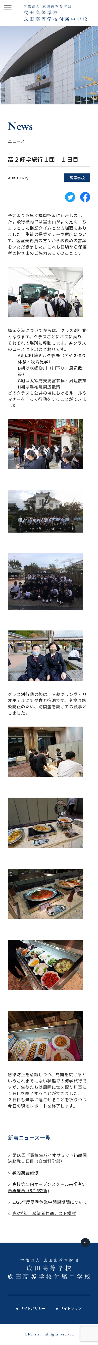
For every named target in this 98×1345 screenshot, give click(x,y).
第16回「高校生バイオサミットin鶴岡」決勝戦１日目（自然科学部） (48, 1158)
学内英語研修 (25, 1173)
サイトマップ (71, 1308)
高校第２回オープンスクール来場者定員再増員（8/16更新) (47, 1187)
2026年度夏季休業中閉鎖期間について (49, 1202)
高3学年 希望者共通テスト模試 (44, 1213)
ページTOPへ (85, 1242)
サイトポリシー (32, 1308)
